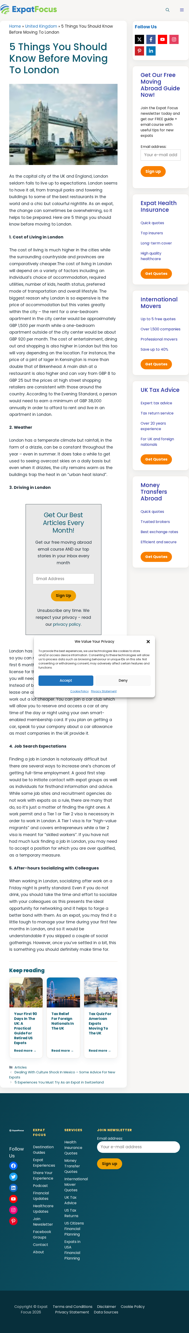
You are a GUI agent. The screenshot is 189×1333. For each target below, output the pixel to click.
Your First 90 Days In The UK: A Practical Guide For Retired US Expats (25, 1028)
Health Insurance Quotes (73, 1147)
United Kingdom (41, 26)
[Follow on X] (139, 39)
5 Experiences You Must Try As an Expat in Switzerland (59, 1082)
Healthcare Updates (43, 1208)
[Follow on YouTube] (162, 39)
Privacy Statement (104, 691)
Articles (21, 1067)
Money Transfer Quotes (72, 1166)
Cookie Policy (79, 691)
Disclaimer (106, 1306)
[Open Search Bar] (167, 10)
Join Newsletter (43, 1221)
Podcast (40, 1185)
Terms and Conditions (72, 1306)
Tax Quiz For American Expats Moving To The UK (100, 1023)
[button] (148, 641)
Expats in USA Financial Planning (72, 1250)
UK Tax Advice (70, 1200)
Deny (123, 680)
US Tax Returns (71, 1213)
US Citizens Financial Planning (74, 1229)
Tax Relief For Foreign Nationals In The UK (62, 1021)
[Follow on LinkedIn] (151, 51)
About (38, 1252)
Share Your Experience (43, 1175)
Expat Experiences (44, 1162)
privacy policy (67, 624)
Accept (66, 680)
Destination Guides (43, 1149)
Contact (40, 1244)
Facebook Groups (42, 1234)
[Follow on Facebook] (151, 39)
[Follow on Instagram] (174, 39)
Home (15, 26)
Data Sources (106, 1312)
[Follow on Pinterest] (139, 51)
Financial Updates (41, 1195)
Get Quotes (156, 273)
